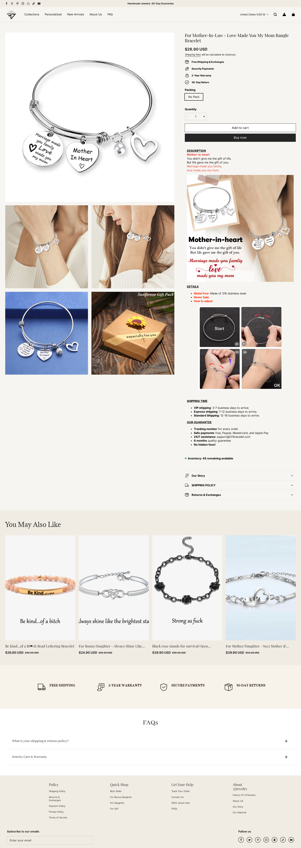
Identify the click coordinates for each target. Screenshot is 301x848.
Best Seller (116, 791)
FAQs (174, 808)
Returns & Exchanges (55, 799)
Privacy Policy (56, 811)
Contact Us (177, 797)
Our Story (238, 806)
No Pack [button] (193, 97)
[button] (275, 14)
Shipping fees (193, 54)
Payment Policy (57, 806)
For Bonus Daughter (121, 797)
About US (238, 801)
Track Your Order (180, 791)
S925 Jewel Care (180, 802)
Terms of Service (58, 817)
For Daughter (117, 802)
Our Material (239, 812)
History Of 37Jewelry (244, 795)
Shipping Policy (57, 791)
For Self (114, 808)
